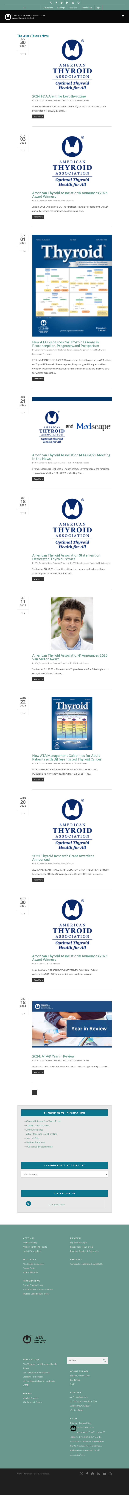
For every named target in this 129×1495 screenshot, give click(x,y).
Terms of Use (85, 1423)
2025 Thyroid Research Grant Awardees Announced (63, 857)
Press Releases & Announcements (38, 1289)
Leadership (75, 1380)
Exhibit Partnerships (32, 1251)
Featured (56, 100)
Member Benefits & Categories (84, 1251)
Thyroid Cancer (80, 763)
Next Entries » (34, 1092)
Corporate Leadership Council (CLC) (86, 1264)
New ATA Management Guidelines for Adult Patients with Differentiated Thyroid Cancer (67, 757)
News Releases (82, 100)
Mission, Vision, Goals (80, 1375)
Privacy (73, 1423)
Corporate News (45, 100)
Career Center (29, 1268)
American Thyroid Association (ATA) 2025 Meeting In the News (71, 456)
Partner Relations (35, 1142)
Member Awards (30, 1398)
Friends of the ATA (68, 100)
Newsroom (73, 8)
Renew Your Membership (81, 1247)
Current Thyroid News (38, 1125)
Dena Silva (39, 350)
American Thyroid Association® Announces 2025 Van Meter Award (69, 657)
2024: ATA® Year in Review (53, 1056)
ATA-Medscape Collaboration (41, 1133)
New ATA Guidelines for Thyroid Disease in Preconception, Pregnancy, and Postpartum (65, 344)
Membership (87, 8)
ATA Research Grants (32, 1402)
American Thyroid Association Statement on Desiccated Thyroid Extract (66, 557)
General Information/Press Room (43, 1121)
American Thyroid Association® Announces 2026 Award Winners (69, 194)
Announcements (34, 1129)
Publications (48, 8)
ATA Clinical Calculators (33, 1264)
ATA (36, 100)
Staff (72, 1384)
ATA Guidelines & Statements (36, 1372)
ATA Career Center (56, 1204)
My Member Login (78, 1242)
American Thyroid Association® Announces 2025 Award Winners (69, 957)
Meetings (61, 8)
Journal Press (33, 1138)
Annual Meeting (30, 1242)
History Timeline (30, 1272)
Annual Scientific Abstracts (35, 1247)
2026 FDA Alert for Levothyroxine (59, 96)
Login (98, 8)
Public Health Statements (100, 563)
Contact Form (76, 1410)
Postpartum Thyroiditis (89, 350)
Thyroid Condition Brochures (36, 1293)
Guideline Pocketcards (33, 1376)
